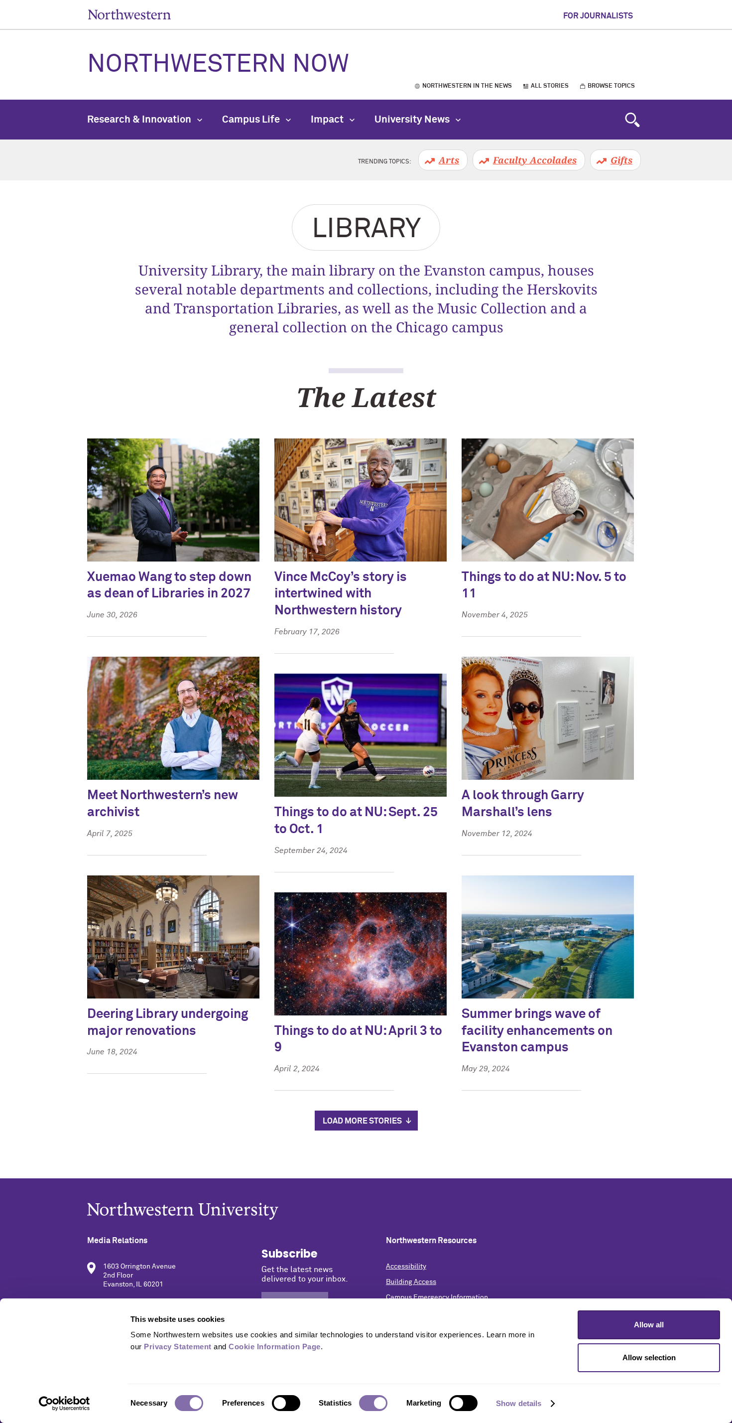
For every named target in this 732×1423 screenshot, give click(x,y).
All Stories (550, 86)
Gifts (621, 160)
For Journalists (598, 16)
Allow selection (649, 1357)
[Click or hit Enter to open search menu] (632, 119)
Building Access (411, 1282)
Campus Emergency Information (437, 1297)
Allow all (649, 1324)
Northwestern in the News (467, 86)
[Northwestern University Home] (129, 14)
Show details (518, 1403)
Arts (449, 160)
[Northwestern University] (366, 1211)
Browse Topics (611, 86)
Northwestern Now (218, 64)
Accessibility (406, 1266)
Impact (328, 120)
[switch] (286, 1403)
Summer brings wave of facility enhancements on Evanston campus (537, 1031)
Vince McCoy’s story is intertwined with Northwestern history (340, 594)
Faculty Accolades (535, 160)
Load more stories (362, 1121)
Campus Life (252, 120)
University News (413, 120)
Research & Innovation (140, 120)
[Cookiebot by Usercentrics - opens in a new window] (64, 1403)
